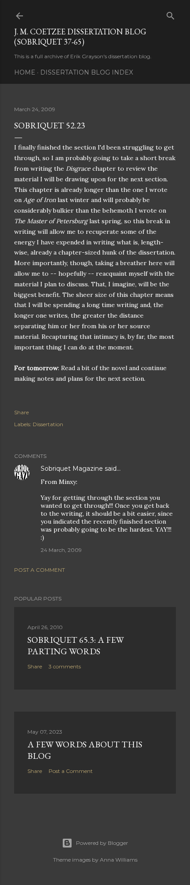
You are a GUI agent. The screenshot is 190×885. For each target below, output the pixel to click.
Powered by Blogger (102, 843)
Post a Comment (39, 569)
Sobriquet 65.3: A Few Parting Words (75, 645)
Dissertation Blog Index (86, 72)
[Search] (170, 13)
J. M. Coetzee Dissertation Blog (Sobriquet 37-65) (80, 36)
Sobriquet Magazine (72, 468)
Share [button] (21, 412)
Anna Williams (118, 859)
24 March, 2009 (61, 550)
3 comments (65, 666)
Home (24, 72)
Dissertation (48, 424)
